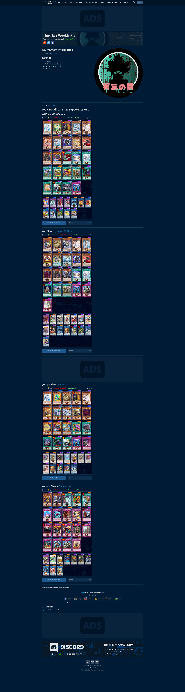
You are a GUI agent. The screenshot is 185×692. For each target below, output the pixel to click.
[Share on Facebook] (52, 42)
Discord (54, 53)
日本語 (94, 667)
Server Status (100, 670)
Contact (93, 670)
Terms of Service (85, 670)
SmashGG (56, 105)
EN (90, 667)
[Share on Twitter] (49, 42)
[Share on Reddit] (45, 42)
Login (83, 592)
